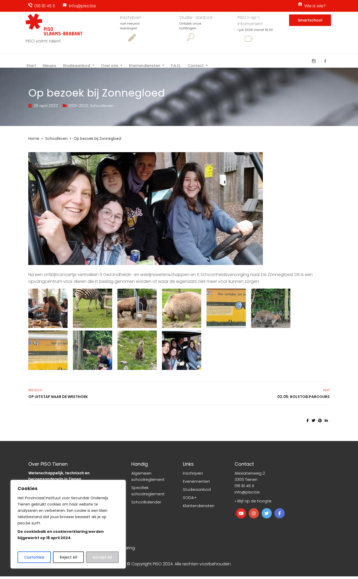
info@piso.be (82, 6)
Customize (34, 557)
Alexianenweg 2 (250, 473)
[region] (68, 524)
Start (31, 65)
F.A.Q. (176, 65)
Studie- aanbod (195, 17)
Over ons (109, 65)
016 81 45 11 (44, 6)
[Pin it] (320, 420)
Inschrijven (130, 17)
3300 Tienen (246, 479)
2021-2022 (78, 105)
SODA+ (190, 497)
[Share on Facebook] (307, 420)
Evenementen (196, 481)
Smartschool (310, 20)
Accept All (102, 557)
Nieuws (49, 65)
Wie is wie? (315, 6)
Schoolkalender (146, 502)
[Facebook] (325, 61)
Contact (196, 65)
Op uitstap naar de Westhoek (58, 396)
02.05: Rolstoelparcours (303, 396)
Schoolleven (101, 105)
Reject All (68, 557)
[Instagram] (313, 61)
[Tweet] (313, 420)
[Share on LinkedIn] (326, 420)
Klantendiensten (144, 65)
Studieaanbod (76, 65)
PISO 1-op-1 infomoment (250, 20)
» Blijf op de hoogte (253, 501)
